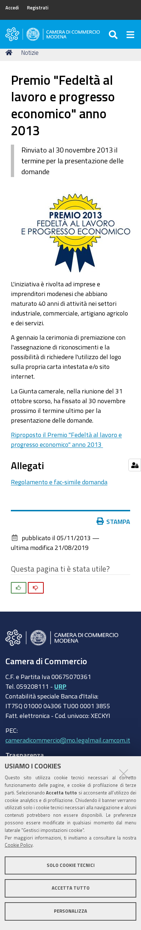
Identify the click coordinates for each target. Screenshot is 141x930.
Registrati (37, 7)
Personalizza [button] (70, 911)
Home (10, 52)
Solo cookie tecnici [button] (71, 865)
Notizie (30, 52)
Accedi (12, 7)
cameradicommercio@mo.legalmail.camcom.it (67, 740)
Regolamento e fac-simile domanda (59, 482)
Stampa (118, 521)
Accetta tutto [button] (71, 888)
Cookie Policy (19, 845)
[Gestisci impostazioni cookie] (134, 465)
